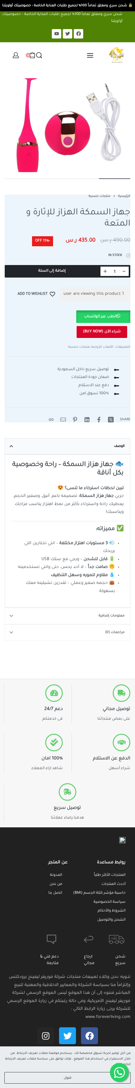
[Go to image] (114, 178)
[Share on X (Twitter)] (111, 419)
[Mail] (63, 419)
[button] (103, 316)
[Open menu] (90, 55)
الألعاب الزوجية (102, 347)
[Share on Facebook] (99, 419)
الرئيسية (124, 196)
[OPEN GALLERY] (67, 125)
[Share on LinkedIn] (87, 419)
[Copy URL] (51, 419)
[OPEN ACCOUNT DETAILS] (16, 55)
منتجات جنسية (99, 196)
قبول (68, 1078)
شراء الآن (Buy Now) (102, 332)
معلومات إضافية (112, 616)
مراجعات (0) (115, 632)
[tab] (67, 446)
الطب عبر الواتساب (100, 317)
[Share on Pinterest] (75, 419)
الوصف (119, 446)
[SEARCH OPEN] (39, 55)
